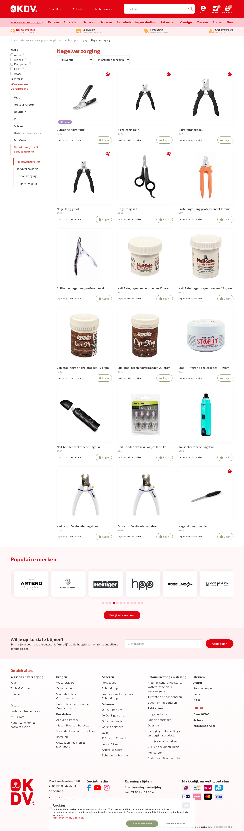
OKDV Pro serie (112, 721)
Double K (20, 111)
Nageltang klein (128, 129)
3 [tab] (110, 603)
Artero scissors (112, 749)
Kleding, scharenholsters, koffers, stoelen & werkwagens (165, 687)
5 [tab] (117, 603)
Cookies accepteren (142, 823)
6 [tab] (121, 603)
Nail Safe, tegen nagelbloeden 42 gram (205, 288)
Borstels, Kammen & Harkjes (75, 731)
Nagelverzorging (28, 161)
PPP (16, 118)
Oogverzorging (27, 183)
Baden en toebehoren (28, 133)
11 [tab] (139, 603)
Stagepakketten (158, 714)
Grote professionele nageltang (138, 526)
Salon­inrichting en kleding (136, 22)
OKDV (19, 73)
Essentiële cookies (175, 823)
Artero (20, 59)
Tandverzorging (27, 168)
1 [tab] (103, 603)
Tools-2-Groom (24, 104)
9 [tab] (131, 603)
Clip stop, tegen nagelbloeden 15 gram (83, 367)
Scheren (89, 22)
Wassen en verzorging (27, 22)
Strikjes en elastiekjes (163, 741)
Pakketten (168, 22)
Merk (14, 49)
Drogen (53, 22)
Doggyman (22, 64)
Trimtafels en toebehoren (165, 696)
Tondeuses (109, 682)
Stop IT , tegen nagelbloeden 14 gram (203, 367)
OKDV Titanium (112, 709)
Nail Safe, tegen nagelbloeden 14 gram (144, 288)
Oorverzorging (27, 176)
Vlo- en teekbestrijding (163, 746)
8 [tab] (128, 603)
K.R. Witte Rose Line (115, 738)
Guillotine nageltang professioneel (80, 288)
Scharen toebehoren (116, 755)
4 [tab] (114, 603)
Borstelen (71, 22)
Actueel (77, 9)
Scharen (106, 22)
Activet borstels (67, 719)
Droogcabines (65, 688)
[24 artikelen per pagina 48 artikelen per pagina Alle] (112, 59)
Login (105, 139)
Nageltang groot (68, 209)
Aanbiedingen (202, 688)
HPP (18, 68)
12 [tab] (142, 603)
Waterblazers (65, 682)
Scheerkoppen (111, 688)
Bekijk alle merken (122, 615)
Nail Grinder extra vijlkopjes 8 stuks (142, 447)
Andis (19, 55)
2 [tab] (106, 603)
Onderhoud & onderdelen (164, 758)
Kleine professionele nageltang (78, 526)
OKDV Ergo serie (113, 715)
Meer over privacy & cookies (68, 817)
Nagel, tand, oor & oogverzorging (68, 40)
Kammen (62, 736)
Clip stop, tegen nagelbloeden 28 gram (144, 367)
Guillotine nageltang (71, 129)
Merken (202, 22)
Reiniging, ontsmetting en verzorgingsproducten (165, 733)
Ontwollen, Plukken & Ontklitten (70, 744)
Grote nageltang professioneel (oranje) (204, 209)
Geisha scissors (112, 726)
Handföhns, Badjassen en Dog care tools (73, 706)
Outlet (197, 694)
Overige (186, 22)
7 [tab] (124, 603)
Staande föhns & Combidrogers (67, 696)
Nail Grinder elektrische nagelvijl (79, 447)
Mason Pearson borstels (72, 725)
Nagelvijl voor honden (193, 526)
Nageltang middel (190, 129)
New (230, 22)
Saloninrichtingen (159, 719)
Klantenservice (103, 9)
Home (14, 40)
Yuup (17, 97)
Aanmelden (219, 643)
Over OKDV (55, 9)
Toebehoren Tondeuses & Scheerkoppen (119, 696)
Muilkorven (155, 752)
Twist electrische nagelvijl (196, 447)
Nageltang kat (127, 209)
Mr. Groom (21, 140)
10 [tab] (135, 603)
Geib (105, 732)
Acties (217, 22)
